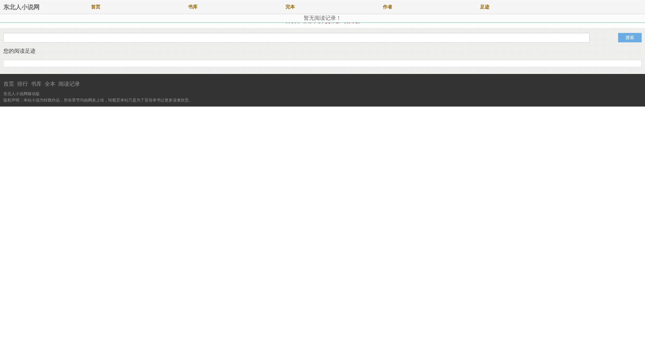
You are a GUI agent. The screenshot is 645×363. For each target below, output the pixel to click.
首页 (95, 6)
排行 (22, 84)
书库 (193, 6)
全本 (50, 84)
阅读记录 (69, 84)
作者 (387, 6)
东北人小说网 (21, 7)
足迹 (484, 6)
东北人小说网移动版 (21, 93)
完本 (290, 6)
